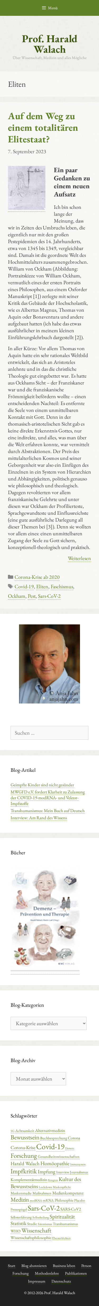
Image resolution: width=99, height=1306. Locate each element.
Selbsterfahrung (21, 1217)
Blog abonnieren (34, 1265)
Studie (32, 1223)
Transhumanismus (65, 1223)
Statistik (18, 1223)
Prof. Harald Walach (49, 44)
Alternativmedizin (50, 1130)
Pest (32, 595)
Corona (74, 1138)
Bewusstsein (25, 1137)
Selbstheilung (40, 1217)
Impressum (36, 1281)
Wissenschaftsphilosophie (31, 1237)
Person (86, 1265)
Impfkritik (24, 1171)
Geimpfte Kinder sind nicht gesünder (42, 785)
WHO (16, 1231)
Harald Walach (25, 1163)
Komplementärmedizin (29, 1179)
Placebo (79, 1200)
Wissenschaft (36, 1230)
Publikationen (76, 1273)
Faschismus (62, 586)
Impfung (46, 1171)
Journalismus (79, 1172)
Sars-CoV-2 (49, 595)
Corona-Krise (23, 1147)
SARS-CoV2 (70, 1209)
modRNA (36, 1200)
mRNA (48, 1200)
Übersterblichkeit (61, 1238)
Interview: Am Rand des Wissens (39, 818)
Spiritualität (62, 1216)
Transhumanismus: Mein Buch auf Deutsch (48, 810)
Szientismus (45, 1224)
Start (11, 1265)
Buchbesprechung (53, 1137)
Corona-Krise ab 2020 (37, 577)
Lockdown (45, 1187)
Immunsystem (78, 1164)
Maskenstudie (21, 1193)
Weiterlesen (79, 558)
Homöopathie (54, 1163)
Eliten (42, 586)
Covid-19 (24, 586)
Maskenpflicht (62, 1187)
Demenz (69, 1148)
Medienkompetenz (67, 1193)
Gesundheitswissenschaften (58, 1156)
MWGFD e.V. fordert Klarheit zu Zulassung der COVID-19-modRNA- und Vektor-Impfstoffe (48, 797)
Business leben (64, 1265)
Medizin (20, 1199)
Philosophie (64, 1200)
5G (13, 1131)
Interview (62, 1172)
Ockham (16, 595)
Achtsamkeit (24, 1130)
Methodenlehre (47, 1273)
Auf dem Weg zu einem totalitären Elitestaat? (43, 127)
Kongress (53, 1180)
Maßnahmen (41, 1193)
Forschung (24, 1155)
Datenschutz (61, 1281)
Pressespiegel (19, 1209)
